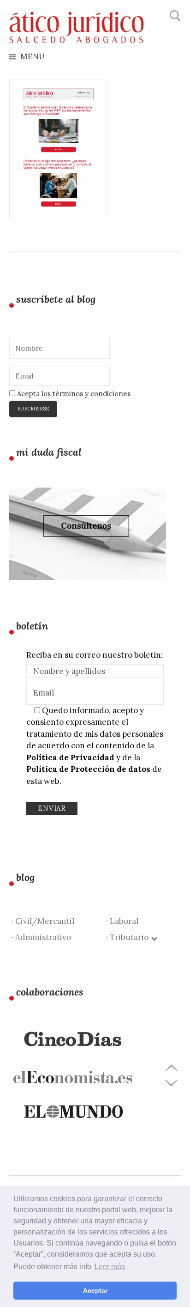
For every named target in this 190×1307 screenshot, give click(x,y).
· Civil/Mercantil (43, 921)
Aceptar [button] (95, 1290)
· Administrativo (41, 937)
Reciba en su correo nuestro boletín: (94, 655)
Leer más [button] (110, 1266)
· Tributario (129, 937)
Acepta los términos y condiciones (73, 393)
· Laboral (122, 921)
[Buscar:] (174, 16)
